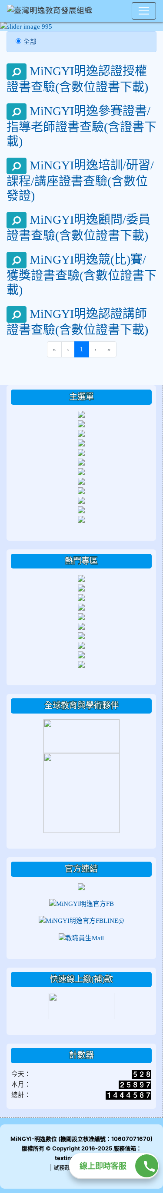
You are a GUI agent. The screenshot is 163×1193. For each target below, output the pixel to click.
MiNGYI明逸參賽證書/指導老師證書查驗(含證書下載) (81, 125)
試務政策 (64, 1167)
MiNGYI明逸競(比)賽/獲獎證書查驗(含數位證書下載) (81, 274)
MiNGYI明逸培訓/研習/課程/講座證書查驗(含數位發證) (80, 180)
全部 (30, 42)
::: (8, 388)
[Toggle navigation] (144, 11)
